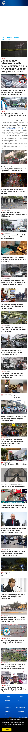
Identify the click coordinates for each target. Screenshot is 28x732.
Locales (7, 704)
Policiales (7, 696)
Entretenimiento (20, 707)
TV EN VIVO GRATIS (12, 129)
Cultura (7, 715)
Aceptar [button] (6, 729)
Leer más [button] (9, 726)
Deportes (7, 711)
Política (21, 696)
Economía (7, 700)
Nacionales (21, 704)
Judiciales (20, 700)
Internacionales (7, 707)
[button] (25, 3)
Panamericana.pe (22, 129)
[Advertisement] (14, 20)
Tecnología (21, 711)
